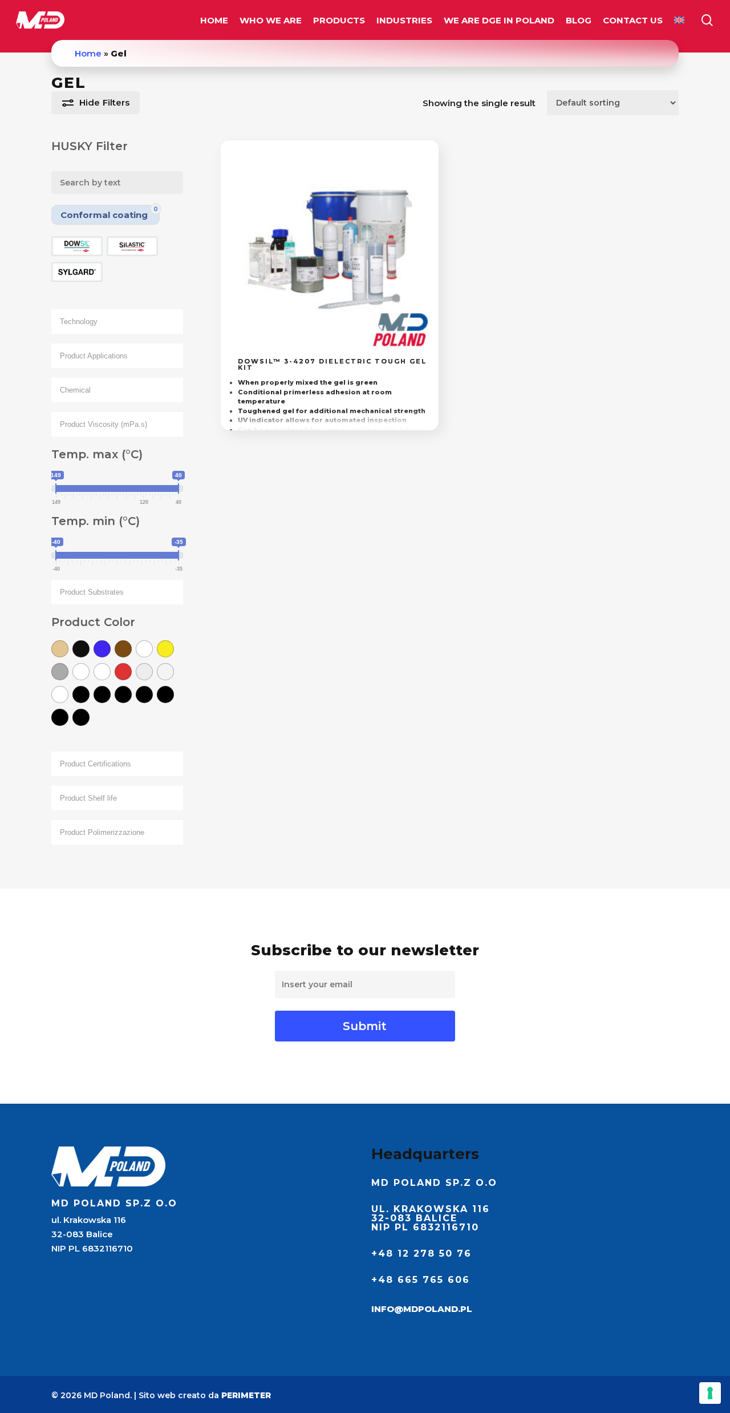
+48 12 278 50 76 (421, 1253)
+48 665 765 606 (420, 1279)
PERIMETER (246, 1395)
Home (88, 53)
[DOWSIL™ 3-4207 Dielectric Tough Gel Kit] (330, 249)
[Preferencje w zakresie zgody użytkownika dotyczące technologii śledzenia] (710, 1393)
